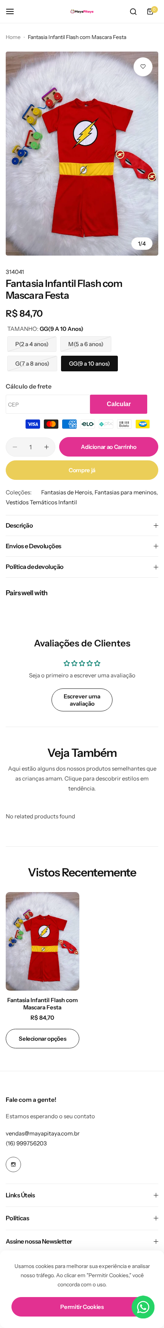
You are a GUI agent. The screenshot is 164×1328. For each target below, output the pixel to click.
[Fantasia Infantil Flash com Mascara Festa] (42, 941)
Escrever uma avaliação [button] (82, 700)
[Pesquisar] (133, 11)
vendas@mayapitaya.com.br (43, 1133)
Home (13, 37)
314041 (15, 271)
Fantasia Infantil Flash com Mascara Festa (42, 1003)
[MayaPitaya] (82, 12)
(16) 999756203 (26, 1143)
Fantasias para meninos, (126, 492)
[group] (82, 154)
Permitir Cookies (81, 1306)
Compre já (82, 470)
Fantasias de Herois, (68, 492)
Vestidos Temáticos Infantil (41, 502)
